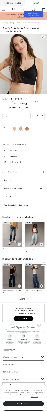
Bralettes (11, 22)
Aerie (5, 22)
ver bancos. (28, 107)
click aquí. (34, 397)
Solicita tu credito (16, 162)
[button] (44, 263)
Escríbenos (13, 156)
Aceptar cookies (23, 404)
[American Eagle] (12, 3)
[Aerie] (35, 3)
